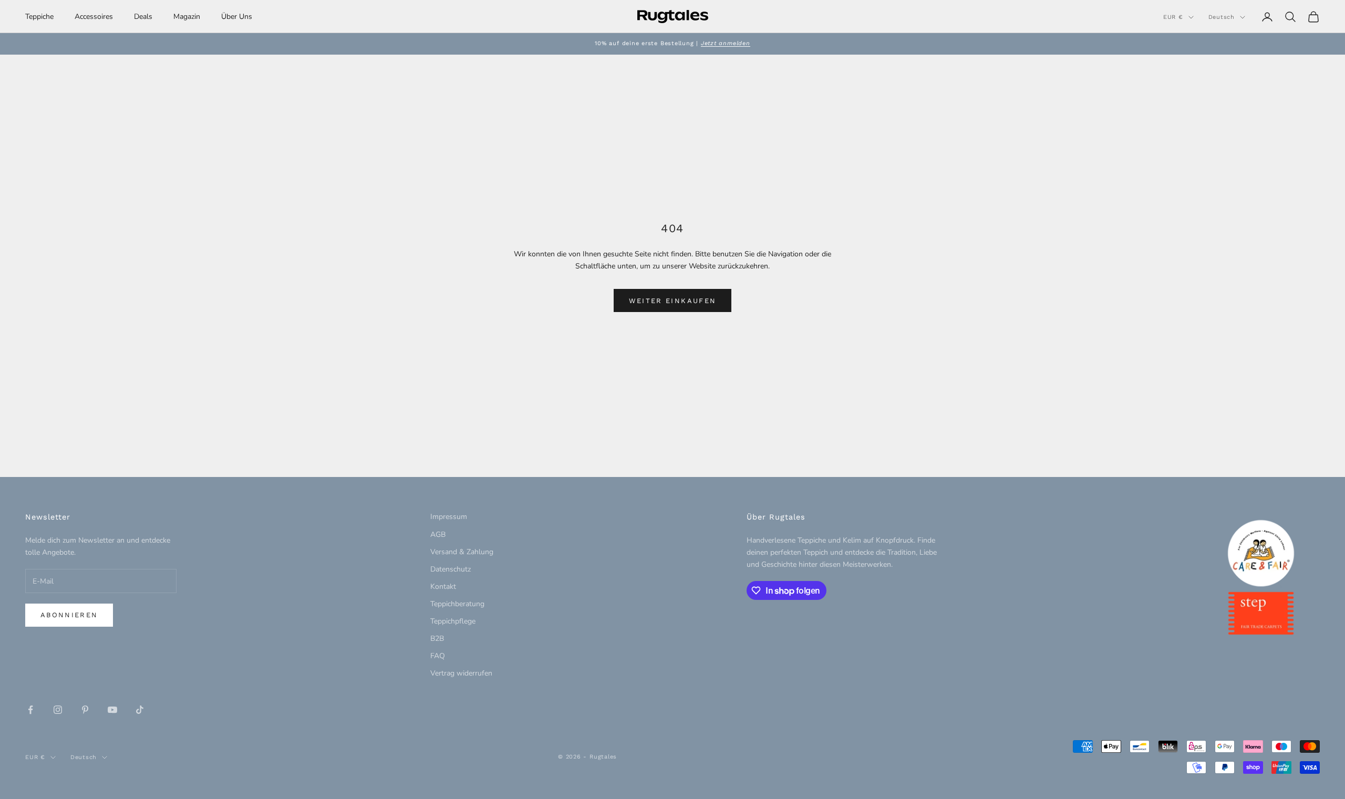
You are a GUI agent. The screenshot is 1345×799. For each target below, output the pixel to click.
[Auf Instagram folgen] (58, 709)
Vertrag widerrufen (461, 673)
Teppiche (39, 17)
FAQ (437, 656)
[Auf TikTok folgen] (139, 709)
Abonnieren (69, 615)
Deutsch (1221, 17)
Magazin (186, 17)
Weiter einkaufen (672, 301)
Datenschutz (450, 569)
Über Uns (236, 17)
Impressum (448, 517)
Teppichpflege (452, 621)
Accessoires (94, 17)
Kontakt (443, 587)
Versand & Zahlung (461, 552)
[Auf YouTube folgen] (112, 709)
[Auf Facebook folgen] (30, 709)
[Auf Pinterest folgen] (85, 709)
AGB (438, 534)
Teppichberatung (457, 604)
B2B (437, 639)
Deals (143, 17)
